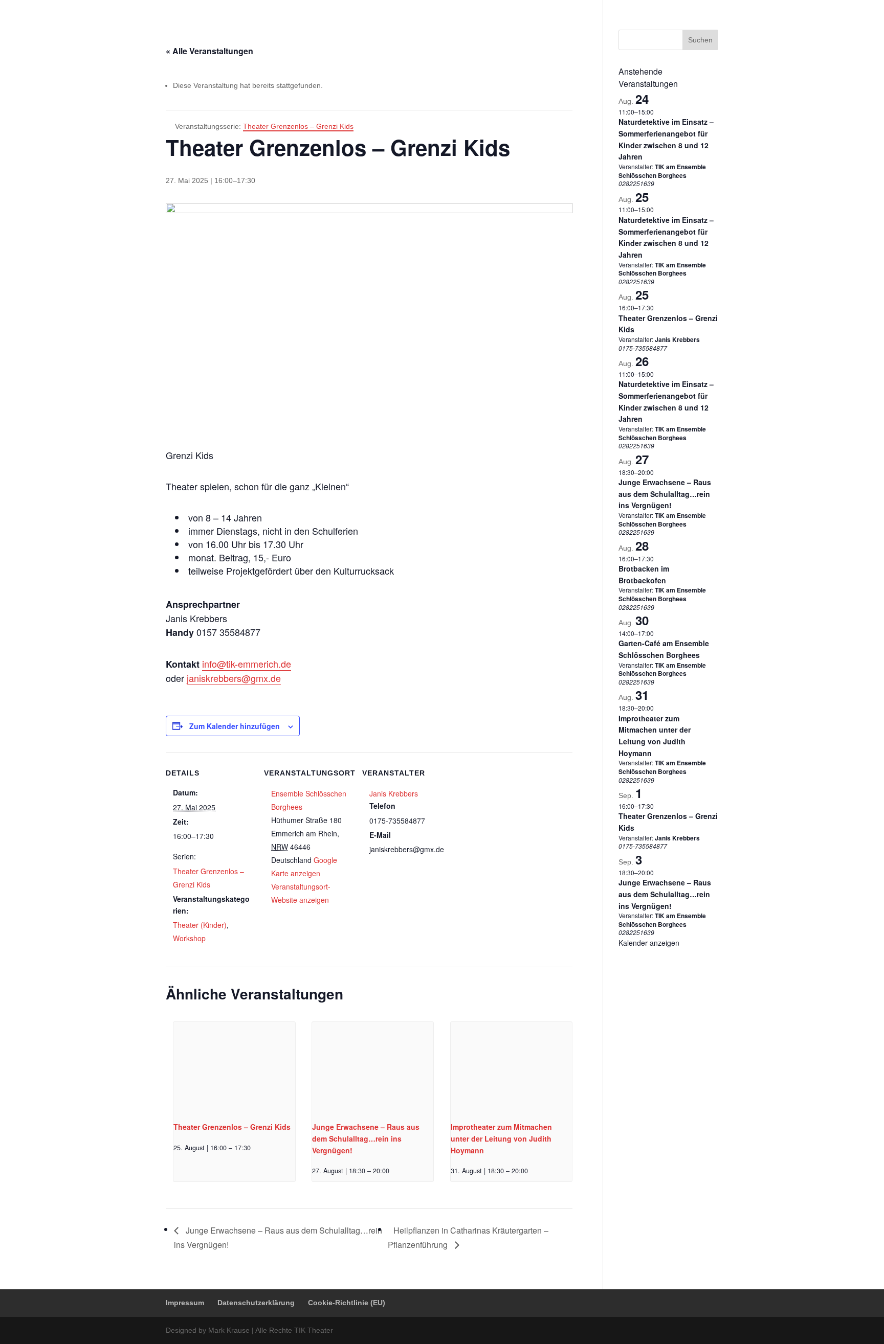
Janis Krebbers (393, 793)
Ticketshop (442, 33)
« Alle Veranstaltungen (209, 51)
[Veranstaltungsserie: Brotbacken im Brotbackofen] (658, 558)
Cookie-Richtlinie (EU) (686, 8)
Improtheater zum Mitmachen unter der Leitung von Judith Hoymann (501, 1138)
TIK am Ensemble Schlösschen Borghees (662, 171)
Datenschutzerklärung (612, 8)
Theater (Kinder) (200, 925)
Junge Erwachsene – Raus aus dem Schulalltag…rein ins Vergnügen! (365, 1138)
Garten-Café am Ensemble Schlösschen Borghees (663, 649)
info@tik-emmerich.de (246, 663)
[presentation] (234, 1067)
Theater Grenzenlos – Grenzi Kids (232, 1127)
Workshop (189, 938)
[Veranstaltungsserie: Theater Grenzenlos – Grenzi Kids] (254, 1147)
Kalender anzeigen (648, 943)
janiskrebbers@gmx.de (234, 678)
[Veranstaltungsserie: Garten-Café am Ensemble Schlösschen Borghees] (658, 633)
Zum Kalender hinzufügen (234, 726)
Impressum (554, 8)
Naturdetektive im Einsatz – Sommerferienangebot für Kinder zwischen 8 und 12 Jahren (666, 237)
